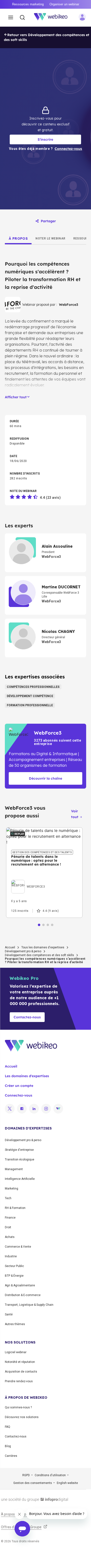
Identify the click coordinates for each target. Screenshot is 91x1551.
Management (14, 1169)
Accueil (10, 947)
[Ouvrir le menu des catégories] (11, 18)
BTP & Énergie (14, 1275)
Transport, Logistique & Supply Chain (29, 1304)
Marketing (11, 1188)
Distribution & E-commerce (23, 1295)
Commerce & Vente (18, 1246)
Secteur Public (14, 1266)
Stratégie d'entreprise (19, 1150)
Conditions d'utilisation (50, 1475)
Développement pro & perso (23, 951)
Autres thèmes (15, 1324)
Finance (10, 1217)
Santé (9, 1314)
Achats (10, 1237)
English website (67, 1483)
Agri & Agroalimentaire (20, 1285)
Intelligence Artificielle (20, 1179)
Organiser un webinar (64, 4)
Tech (8, 1198)
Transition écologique (19, 1159)
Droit (8, 1227)
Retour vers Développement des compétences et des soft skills (46, 37)
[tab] (18, 238)
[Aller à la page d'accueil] (53, 17)
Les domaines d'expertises (27, 1076)
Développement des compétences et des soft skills (39, 955)
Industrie (11, 1256)
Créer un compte (19, 1085)
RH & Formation (15, 1208)
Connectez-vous (18, 1095)
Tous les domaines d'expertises (42, 947)
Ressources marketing (28, 4)
